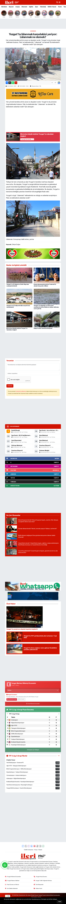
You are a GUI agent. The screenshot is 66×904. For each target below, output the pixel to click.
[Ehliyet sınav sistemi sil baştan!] (47, 319)
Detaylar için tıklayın (33, 749)
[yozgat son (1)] (33, 218)
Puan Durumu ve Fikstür (13, 884)
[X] (25, 846)
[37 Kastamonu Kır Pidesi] (33, 94)
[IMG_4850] (33, 161)
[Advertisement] (33, 23)
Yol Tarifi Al (22, 699)
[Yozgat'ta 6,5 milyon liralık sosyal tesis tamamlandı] (19, 296)
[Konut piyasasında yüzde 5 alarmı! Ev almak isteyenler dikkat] (47, 275)
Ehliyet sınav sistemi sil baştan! (43, 328)
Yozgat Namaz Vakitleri (13, 880)
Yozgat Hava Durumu (41, 876)
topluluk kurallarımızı (21, 391)
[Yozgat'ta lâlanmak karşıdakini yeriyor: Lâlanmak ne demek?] (33, 64)
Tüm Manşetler (39, 884)
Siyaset (11, 7)
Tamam (59, 901)
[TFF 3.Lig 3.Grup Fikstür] (59, 756)
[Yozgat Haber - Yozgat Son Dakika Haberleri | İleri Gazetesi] (12, 2)
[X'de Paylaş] (9, 82)
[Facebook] (23, 846)
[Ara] (57, 2)
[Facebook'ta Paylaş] (7, 82)
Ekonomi (24, 7)
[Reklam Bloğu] (33, 586)
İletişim (40, 849)
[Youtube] (34, 846)
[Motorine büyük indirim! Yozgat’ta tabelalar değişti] (19, 319)
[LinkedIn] (31, 846)
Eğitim (31, 7)
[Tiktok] (37, 846)
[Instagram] (28, 846)
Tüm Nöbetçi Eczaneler (34, 703)
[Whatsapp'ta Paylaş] (12, 82)
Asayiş (17, 7)
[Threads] (40, 846)
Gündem (4, 7)
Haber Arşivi (39, 888)
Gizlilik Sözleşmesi (28, 849)
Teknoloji (43, 7)
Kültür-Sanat (52, 7)
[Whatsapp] (43, 846)
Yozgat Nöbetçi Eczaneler (14, 876)
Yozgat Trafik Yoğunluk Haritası (44, 880)
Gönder (10, 386)
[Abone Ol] (59, 82)
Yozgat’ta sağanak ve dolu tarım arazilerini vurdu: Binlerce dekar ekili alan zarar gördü (46, 307)
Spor (36, 7)
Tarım (60, 7)
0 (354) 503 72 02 (12, 699)
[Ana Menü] (59, 2)
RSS (8, 896)
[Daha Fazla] (16, 82)
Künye (36, 849)
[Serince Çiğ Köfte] (33, 253)
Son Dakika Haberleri (12, 888)
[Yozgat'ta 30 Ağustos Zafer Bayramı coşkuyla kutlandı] (19, 275)
